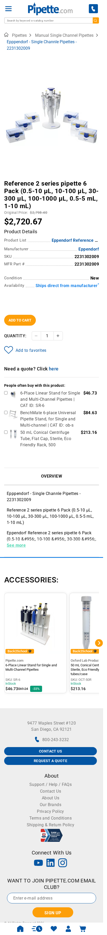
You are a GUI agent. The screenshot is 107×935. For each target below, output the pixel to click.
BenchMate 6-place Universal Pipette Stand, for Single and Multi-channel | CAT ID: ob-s (48, 419)
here (54, 368)
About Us (50, 797)
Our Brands (50, 804)
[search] (96, 20)
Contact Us (50, 791)
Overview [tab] (51, 476)
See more (16, 545)
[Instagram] (62, 863)
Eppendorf (88, 249)
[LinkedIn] (50, 863)
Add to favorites (31, 350)
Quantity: (15, 335)
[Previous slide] (8, 180)
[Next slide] (95, 180)
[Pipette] (50, 8)
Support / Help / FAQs (50, 784)
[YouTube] (38, 863)
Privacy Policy (50, 811)
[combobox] (51, 20)
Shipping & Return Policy (51, 824)
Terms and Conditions (50, 818)
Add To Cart (20, 320)
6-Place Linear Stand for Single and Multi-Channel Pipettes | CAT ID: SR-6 (50, 399)
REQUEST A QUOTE (50, 761)
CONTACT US (50, 751)
